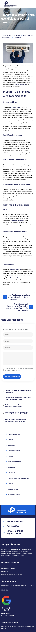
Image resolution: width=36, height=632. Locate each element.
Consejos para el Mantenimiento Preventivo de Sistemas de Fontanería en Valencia (17, 307)
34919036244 (5, 590)
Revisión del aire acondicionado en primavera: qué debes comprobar (15, 420)
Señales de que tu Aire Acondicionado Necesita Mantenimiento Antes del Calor (17, 413)
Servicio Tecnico (13, 489)
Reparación (11, 472)
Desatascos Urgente (14, 450)
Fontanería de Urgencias (8, 568)
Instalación (11, 467)
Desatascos (11, 445)
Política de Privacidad (7, 615)
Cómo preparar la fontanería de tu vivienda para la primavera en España (18, 398)
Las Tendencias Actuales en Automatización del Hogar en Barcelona (20, 297)
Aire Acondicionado (14, 434)
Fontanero (11, 456)
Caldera (10, 439)
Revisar (10, 483)
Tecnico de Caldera (14, 494)
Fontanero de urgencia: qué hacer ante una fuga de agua (18, 391)
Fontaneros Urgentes (14, 461)
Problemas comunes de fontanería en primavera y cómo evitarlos (16, 405)
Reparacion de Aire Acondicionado (18, 478)
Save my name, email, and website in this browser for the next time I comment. (19, 369)
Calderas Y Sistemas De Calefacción (12, 574)
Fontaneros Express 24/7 (11, 35)
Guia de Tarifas (5, 613)
